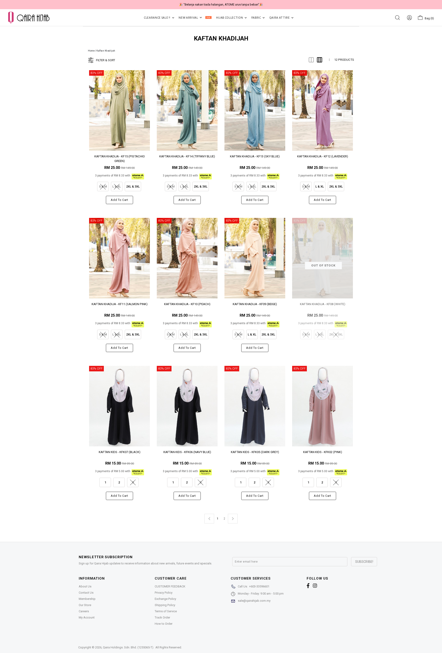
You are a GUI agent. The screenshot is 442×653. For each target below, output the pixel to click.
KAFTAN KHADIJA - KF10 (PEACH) (187, 304)
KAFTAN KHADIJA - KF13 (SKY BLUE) (255, 156)
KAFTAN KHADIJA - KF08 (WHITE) (322, 304)
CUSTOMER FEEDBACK (170, 586)
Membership (87, 599)
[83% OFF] (119, 110)
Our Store (85, 605)
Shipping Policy (165, 605)
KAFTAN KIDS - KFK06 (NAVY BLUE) (187, 452)
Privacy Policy (163, 592)
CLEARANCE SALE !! (157, 17)
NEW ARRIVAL (194, 17)
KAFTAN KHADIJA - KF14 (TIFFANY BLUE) (187, 156)
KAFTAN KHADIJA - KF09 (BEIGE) (255, 304)
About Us (85, 586)
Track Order (162, 617)
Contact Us (86, 592)
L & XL (319, 186)
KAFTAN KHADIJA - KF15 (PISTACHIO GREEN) (119, 158)
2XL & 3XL (133, 186)
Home (91, 50)
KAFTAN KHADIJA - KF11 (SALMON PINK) (120, 304)
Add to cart (119, 200)
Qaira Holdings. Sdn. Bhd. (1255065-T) (128, 647)
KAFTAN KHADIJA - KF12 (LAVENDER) (322, 156)
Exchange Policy (165, 599)
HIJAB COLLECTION (230, 17)
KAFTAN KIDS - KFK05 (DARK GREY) (255, 452)
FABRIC (256, 17)
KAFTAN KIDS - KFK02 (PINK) (322, 452)
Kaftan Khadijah (105, 50)
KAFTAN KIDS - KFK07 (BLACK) (119, 452)
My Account (87, 617)
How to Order (163, 623)
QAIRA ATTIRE (279, 17)
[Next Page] (233, 518)
